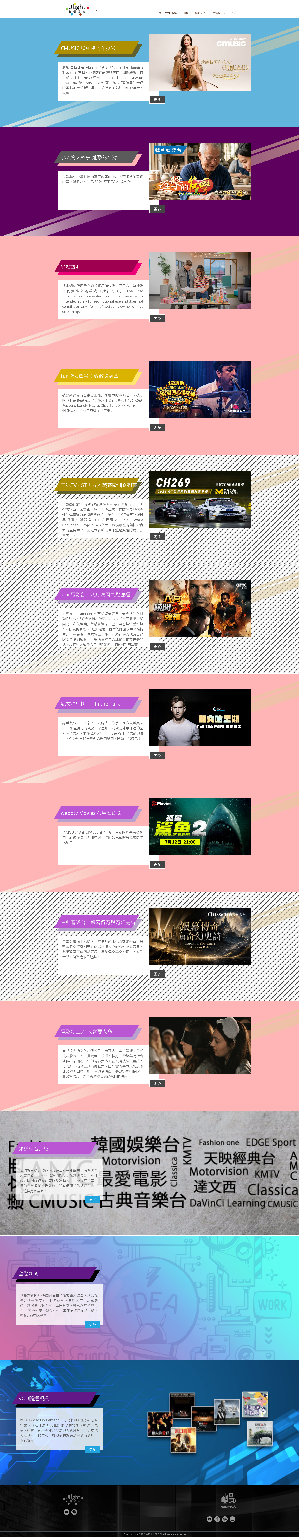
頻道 (186, 13)
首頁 (158, 13)
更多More (218, 13)
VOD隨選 (171, 13)
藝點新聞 (200, 13)
